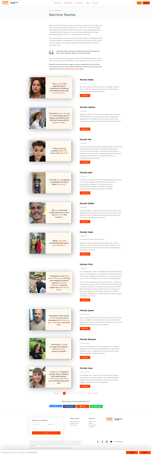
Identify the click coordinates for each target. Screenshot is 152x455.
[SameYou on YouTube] (111, 441)
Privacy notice (92, 425)
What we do (57, 3)
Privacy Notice (33, 452)
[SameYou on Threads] (118, 441)
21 (92, 393)
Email (83, 406)
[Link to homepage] (11, 3)
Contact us (92, 427)
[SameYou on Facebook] (102, 441)
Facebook (70, 406)
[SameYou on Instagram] (106, 441)
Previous (56, 393)
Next (96, 393)
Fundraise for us (74, 423)
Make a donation (74, 421)
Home (50, 10)
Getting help (68, 3)
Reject (145, 452)
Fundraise (95, 3)
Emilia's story (92, 421)
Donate (146, 3)
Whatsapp (97, 406)
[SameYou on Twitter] (98, 441)
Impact (91, 423)
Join (139, 3)
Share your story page (75, 69)
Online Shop (73, 425)
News (88, 3)
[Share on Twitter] (55, 406)
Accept (132, 452)
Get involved (79, 3)
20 (89, 393)
